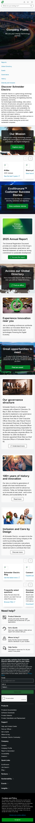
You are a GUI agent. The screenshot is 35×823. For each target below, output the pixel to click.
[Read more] (18, 499)
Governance (5, 74)
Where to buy (5, 734)
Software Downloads (8, 713)
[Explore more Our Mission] (17, 147)
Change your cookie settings (17, 815)
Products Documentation (9, 710)
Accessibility (5, 753)
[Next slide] (30, 158)
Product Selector (6, 715)
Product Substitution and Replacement (13, 718)
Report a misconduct (7, 751)
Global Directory (6, 66)
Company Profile (6, 748)
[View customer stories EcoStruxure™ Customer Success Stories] (17, 206)
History (3, 79)
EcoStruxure (5, 764)
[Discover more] (17, 552)
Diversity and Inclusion (8, 83)
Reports (3, 62)
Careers (4, 745)
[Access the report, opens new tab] (17, 257)
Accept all (17, 819)
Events (3, 70)
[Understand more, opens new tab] (17, 446)
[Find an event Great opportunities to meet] (17, 367)
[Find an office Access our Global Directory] (17, 285)
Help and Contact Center (9, 726)
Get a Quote (5, 732)
